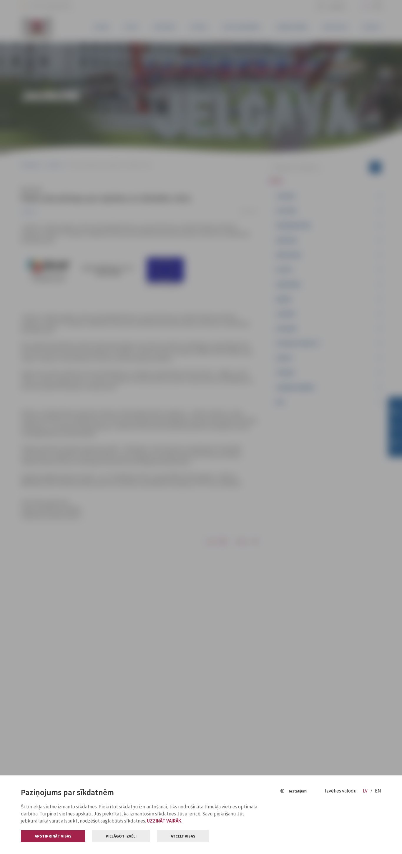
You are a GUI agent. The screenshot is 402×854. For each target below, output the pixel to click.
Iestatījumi (298, 791)
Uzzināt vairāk (164, 821)
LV (365, 790)
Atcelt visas (183, 836)
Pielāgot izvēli (121, 836)
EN (378, 790)
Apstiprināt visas (53, 836)
